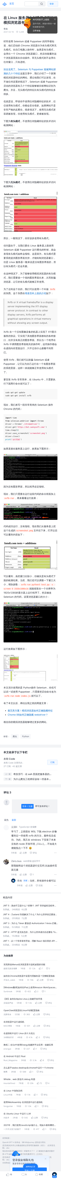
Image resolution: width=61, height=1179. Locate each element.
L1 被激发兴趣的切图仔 (45, 1151)
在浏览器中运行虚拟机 (14, 1022)
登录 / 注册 (27, 806)
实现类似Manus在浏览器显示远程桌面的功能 (24, 964)
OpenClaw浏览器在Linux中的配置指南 (22, 1010)
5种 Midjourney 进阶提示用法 (33, 1142)
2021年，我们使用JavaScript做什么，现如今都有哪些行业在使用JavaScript (30, 1125)
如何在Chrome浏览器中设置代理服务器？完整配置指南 (29, 976)
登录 (52, 4)
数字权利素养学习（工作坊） (32, 1154)
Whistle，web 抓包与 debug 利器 (19, 1079)
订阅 (52, 762)
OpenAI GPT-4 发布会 (11, 1142)
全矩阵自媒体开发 (9, 1163)
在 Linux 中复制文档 (13, 1090)
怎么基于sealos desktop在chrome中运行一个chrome (28, 1067)
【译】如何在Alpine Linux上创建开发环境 (23, 999)
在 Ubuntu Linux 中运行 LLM (17, 1113)
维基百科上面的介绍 (35, 293)
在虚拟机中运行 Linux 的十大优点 (19, 1033)
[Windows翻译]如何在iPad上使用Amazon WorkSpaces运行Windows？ (30, 987)
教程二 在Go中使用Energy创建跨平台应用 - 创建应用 (28, 1044)
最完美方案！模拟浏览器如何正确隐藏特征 (30, 710)
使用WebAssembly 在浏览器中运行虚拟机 (23, 1102)
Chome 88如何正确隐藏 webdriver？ (28, 714)
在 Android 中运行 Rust (14, 1056)
